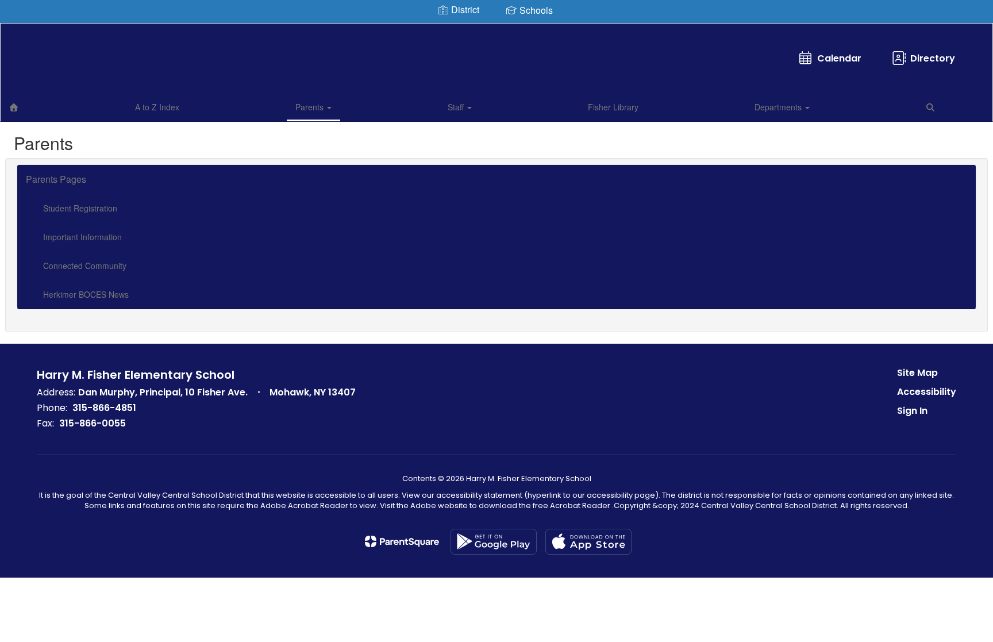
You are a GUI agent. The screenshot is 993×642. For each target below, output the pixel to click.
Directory (932, 58)
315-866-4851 (104, 407)
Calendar (839, 58)
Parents (310, 107)
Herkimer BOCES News (86, 294)
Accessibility (926, 391)
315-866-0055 (92, 423)
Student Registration (80, 208)
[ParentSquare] (402, 541)
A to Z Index (157, 107)
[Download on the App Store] (588, 542)
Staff (457, 107)
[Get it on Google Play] (494, 542)
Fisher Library (613, 107)
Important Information (82, 237)
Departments (779, 107)
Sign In (912, 410)
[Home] (14, 107)
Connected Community (84, 265)
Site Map (917, 372)
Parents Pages (56, 179)
